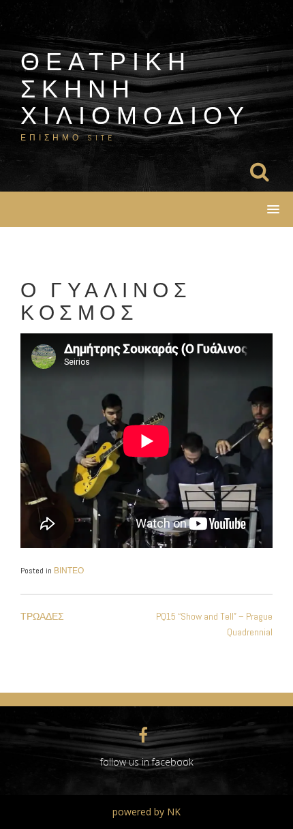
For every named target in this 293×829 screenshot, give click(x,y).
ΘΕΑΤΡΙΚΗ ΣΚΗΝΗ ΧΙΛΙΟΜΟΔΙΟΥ (135, 87)
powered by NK (146, 811)
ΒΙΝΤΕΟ (69, 570)
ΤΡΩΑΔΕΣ (42, 616)
